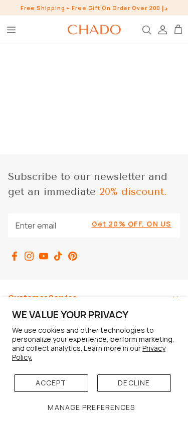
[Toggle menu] (11, 30)
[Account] (162, 30)
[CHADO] (94, 29)
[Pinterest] (72, 256)
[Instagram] (29, 256)
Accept (51, 382)
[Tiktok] (58, 256)
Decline (134, 382)
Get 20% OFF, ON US (131, 224)
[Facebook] (14, 256)
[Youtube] (43, 256)
